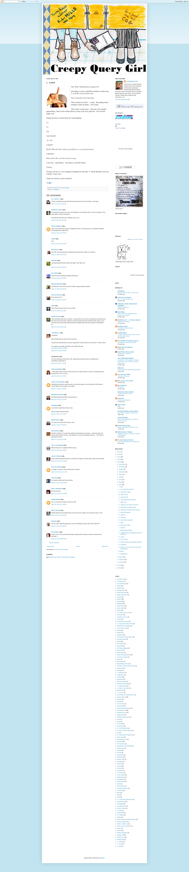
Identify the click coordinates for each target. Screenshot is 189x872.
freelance (119, 650)
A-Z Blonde (120, 581)
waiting (119, 817)
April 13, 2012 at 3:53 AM (58, 220)
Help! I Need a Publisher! (125, 347)
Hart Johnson (55, 431)
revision (119, 768)
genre (118, 659)
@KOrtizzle (121, 291)
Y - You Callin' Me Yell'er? (126, 489)
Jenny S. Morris (56, 456)
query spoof (120, 737)
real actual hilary (123, 417)
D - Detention (122, 544)
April (120, 484)
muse (118, 719)
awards (119, 597)
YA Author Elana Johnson (125, 440)
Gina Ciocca (55, 249)
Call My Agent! (122, 333)
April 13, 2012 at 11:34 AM (59, 483)
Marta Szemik (55, 510)
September (122, 472)
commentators (135, 239)
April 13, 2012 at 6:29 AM (58, 350)
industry (119, 677)
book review (120, 608)
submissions (120, 786)
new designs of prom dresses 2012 (127, 342)
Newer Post (50, 546)
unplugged (120, 804)
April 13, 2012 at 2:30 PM (58, 515)
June (120, 479)
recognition (120, 755)
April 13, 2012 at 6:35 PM (58, 526)
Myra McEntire (122, 385)
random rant (120, 748)
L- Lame (121, 522)
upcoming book (121, 806)
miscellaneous (121, 710)
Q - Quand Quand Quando (125, 735)
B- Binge (121, 551)
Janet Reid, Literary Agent (126, 352)
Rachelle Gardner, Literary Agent (128, 411)
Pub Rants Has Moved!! (124, 400)
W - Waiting (120, 815)
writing (119, 830)
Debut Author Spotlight (123, 626)
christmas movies (122, 617)
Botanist (54, 521)
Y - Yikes (119, 844)
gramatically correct (123, 664)
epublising (120, 635)
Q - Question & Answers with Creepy (129, 510)
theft (118, 795)
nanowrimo (120, 726)
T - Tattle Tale (122, 502)
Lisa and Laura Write (124, 374)
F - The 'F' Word (123, 539)
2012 (119, 462)
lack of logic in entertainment (125, 695)
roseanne (120, 770)
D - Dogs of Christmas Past (125, 623)
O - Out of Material (122, 728)
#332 (119, 406)
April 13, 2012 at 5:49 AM (58, 289)
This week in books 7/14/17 (125, 393)
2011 (119, 565)
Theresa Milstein (56, 226)
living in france (121, 697)
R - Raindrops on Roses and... (127, 507)
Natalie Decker (56, 316)
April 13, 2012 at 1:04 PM (58, 504)
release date (120, 759)
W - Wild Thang (123, 494)
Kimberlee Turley (56, 210)
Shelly (53, 239)
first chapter (120, 643)
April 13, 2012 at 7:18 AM (58, 388)
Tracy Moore (55, 532)
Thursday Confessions (124, 376)
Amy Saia (54, 478)
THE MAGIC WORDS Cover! (125, 328)
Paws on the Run (56, 295)
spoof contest (121, 781)
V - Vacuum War (123, 497)
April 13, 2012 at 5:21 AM (58, 243)
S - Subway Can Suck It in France (128, 505)
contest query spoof (123, 621)
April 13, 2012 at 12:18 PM (59, 493)
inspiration (120, 679)
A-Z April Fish (121, 579)
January (121, 562)
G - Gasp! (121, 537)
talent (118, 792)
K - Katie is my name (123, 688)
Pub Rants (121, 398)
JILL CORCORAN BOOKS (126, 358)
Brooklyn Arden (122, 326)
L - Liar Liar (120, 692)
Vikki (53, 305)
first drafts (120, 646)
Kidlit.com (121, 368)
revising (119, 766)
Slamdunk (54, 405)
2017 (119, 452)
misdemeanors (121, 712)
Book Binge (121, 312)
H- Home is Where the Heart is (126, 666)
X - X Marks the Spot (125, 492)
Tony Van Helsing (56, 467)
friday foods (120, 652)
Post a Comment (54, 542)
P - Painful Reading (124, 512)
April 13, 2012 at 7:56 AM (58, 425)
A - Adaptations (123, 554)
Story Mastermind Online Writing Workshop (129, 369)
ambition (119, 588)
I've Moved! (121, 387)
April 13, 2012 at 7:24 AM (58, 399)
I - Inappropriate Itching (125, 530)
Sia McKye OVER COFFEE (59, 348)
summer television (122, 788)
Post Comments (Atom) (61, 549)
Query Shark (121, 405)
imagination (120, 675)
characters (120, 615)
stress (118, 784)
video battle (120, 813)
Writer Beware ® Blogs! (125, 432)
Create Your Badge (120, 128)
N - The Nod (122, 517)
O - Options (122, 515)
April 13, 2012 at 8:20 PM (58, 539)
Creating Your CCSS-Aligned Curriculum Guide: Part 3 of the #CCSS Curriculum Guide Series (128, 361)
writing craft (120, 835)
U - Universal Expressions (124, 799)
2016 (119, 454)
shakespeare (121, 777)
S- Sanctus (120, 772)
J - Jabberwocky (122, 686)
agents (119, 586)
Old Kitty (54, 260)
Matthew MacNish (56, 284)
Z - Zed (121, 487)
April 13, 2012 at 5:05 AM (58, 233)
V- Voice (119, 810)
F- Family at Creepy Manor (125, 637)
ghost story (120, 661)
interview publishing (123, 683)
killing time (120, 690)
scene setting (121, 775)
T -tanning (120, 790)
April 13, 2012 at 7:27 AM (58, 414)
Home (78, 546)
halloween (120, 668)
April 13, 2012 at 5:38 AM (58, 278)
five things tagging (122, 648)
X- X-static (120, 841)
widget (141, 239)
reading (119, 750)
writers (119, 828)
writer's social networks (124, 826)
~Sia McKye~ (55, 333)
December (122, 464)
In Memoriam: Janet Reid (124, 353)
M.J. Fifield (54, 273)
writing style (120, 839)
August (121, 474)
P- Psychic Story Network (124, 730)
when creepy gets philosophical (126, 819)
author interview (121, 592)
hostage (119, 670)
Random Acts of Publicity (124, 746)
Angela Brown (55, 499)
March (121, 557)
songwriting (120, 779)
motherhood (120, 715)
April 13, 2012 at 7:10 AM (58, 376)
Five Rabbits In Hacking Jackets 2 (128, 341)
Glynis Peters (55, 420)
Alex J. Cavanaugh (57, 445)
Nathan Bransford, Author (126, 392)
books (119, 610)
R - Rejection (121, 744)
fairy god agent (121, 639)
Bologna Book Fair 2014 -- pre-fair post (128, 292)
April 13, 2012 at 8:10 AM (58, 439)
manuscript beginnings (123, 708)
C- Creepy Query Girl (123, 612)
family (118, 641)
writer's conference (122, 824)
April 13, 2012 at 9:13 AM (58, 450)
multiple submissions (123, 717)
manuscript (120, 706)
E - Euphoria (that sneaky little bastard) (130, 542)
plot (118, 732)
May (120, 482)
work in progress (122, 821)
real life (119, 752)
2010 (119, 568)
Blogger (102, 858)
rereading (120, 761)
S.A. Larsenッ (55, 199)
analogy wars (121, 590)
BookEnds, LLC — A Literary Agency (129, 320)
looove (119, 701)
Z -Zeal (119, 846)
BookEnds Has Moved (124, 321)
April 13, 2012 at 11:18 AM (59, 461)
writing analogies (122, 832)
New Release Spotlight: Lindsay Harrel (128, 412)
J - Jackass (122, 527)
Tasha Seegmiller (56, 369)
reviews (119, 764)
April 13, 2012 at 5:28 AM (58, 267)
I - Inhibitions (120, 672)
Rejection (120, 757)
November (122, 467)
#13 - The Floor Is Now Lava (125, 299)
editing (119, 630)
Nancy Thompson (56, 488)
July (120, 477)
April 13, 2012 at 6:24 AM (58, 327)
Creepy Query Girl (131, 81)
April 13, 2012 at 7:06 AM (58, 363)
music (118, 721)
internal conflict (121, 681)
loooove (119, 699)
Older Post (105, 546)
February (121, 559)
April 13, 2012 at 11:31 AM (59, 472)
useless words (121, 808)
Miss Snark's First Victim (125, 381)
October (121, 469)
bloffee (119, 599)
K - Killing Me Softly (124, 525)
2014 (119, 457)
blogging (119, 603)
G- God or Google (122, 657)
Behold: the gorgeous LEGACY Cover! (128, 427)
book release (121, 606)
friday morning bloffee (123, 655)
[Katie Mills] (116, 126)
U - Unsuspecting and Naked (127, 499)
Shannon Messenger (124, 425)
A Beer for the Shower (58, 382)
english (119, 632)
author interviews (122, 595)
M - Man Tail (120, 704)
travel (118, 797)
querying (119, 741)
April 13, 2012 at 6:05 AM (58, 300)
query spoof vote (122, 739)
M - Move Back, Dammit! (126, 520)
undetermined (121, 801)
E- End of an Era (122, 628)
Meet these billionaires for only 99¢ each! (128, 441)
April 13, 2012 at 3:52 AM (58, 204)
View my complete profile (122, 99)
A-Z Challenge (55, 189)
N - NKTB (119, 724)
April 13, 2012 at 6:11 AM (58, 310)
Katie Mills (118, 124)
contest (119, 619)
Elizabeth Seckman (57, 394)
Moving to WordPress (123, 307)
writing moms (121, 837)
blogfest (119, 601)
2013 (119, 459)
